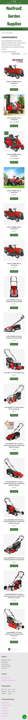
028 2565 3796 (5, 677)
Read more (14, 126)
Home (2, 33)
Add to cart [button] (14, 89)
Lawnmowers (5, 713)
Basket (20, 3)
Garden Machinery (6, 705)
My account (8, 3)
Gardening (4, 708)
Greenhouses (5, 710)
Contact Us (4, 716)
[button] (23, 28)
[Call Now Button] (24, 717)
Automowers (5, 702)
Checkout (15, 3)
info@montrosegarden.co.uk (9, 680)
